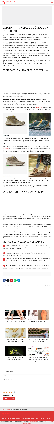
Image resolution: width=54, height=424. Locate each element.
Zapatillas (27, 418)
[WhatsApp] (15, 280)
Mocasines (47, 418)
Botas (13, 418)
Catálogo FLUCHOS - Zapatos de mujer (12, 285)
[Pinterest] (11, 280)
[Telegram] (18, 280)
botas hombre (38, 107)
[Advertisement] (27, 15)
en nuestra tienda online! (32, 421)
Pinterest (47, 421)
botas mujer (6, 148)
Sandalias (18, 418)
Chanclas (32, 418)
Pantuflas (9, 418)
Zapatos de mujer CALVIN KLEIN (43, 285)
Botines (22, 418)
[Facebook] (4, 280)
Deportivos (41, 418)
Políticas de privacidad (27, 423)
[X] (7, 280)
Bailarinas (4, 418)
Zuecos (37, 418)
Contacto (51, 421)
